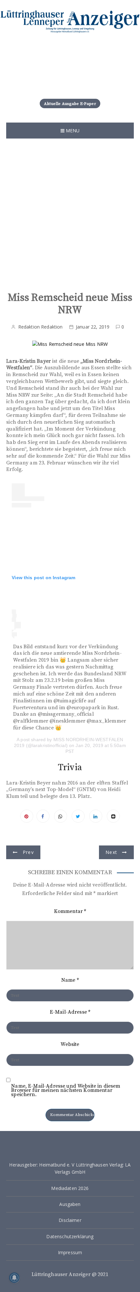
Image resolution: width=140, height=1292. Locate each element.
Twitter (78, 816)
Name (70, 980)
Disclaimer (70, 1220)
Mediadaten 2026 (70, 1188)
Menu (72, 130)
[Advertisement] (70, 212)
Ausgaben (69, 1204)
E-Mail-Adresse (70, 1012)
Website (70, 1044)
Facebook (42, 816)
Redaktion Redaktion (40, 327)
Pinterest (26, 816)
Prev (28, 852)
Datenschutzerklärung (69, 1236)
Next (111, 852)
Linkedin (95, 816)
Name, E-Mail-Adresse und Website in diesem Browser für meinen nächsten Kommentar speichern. (65, 1090)
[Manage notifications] (14, 1277)
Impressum (70, 1252)
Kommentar (70, 911)
